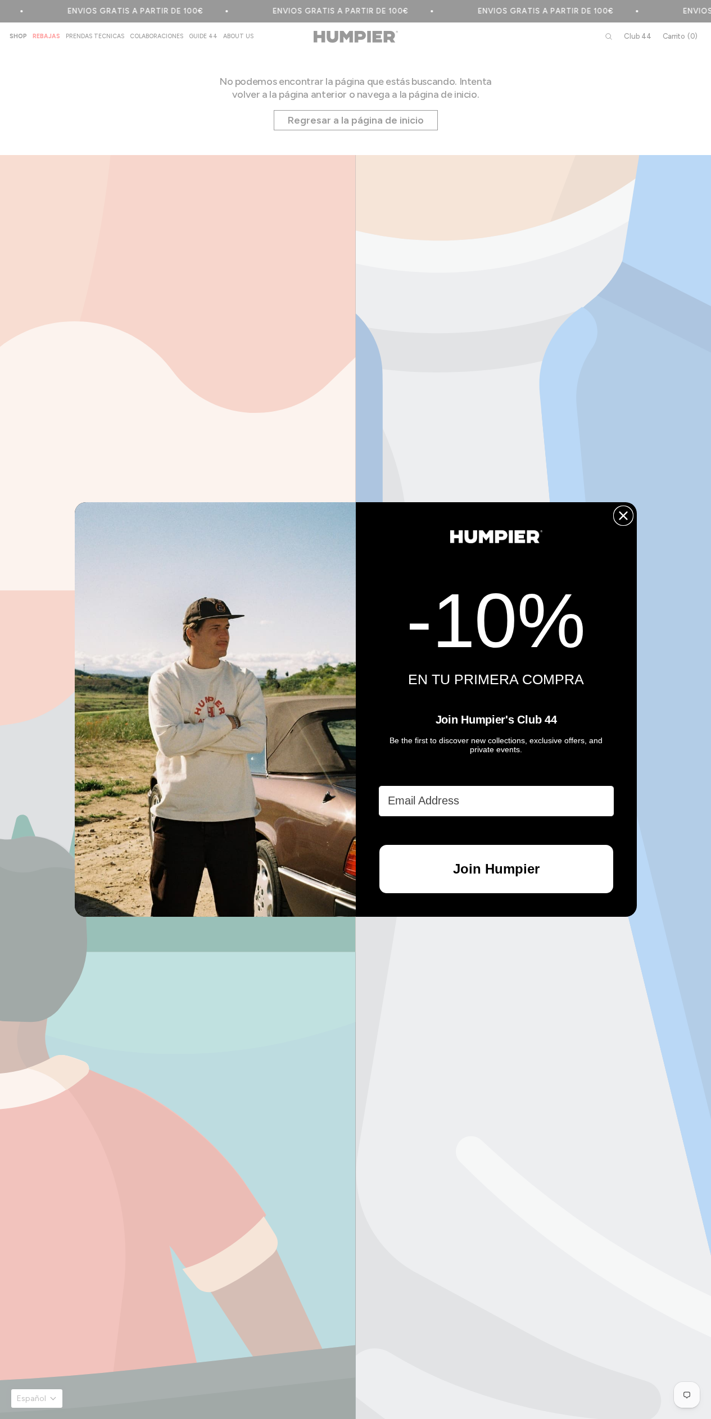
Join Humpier (496, 868)
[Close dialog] (623, 516)
